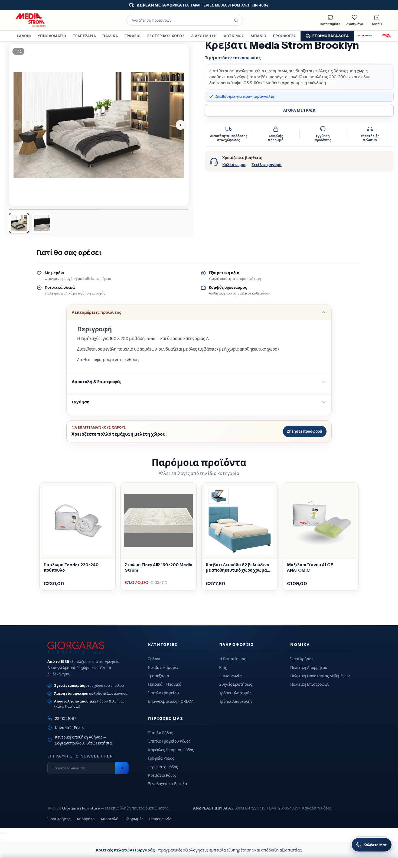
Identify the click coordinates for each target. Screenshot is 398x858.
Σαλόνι (24, 36)
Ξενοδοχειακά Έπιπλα (167, 783)
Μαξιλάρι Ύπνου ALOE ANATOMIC (310, 567)
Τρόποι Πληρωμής (235, 693)
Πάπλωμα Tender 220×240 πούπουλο (71, 567)
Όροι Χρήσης (302, 658)
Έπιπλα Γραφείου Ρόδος (169, 741)
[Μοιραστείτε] (4, 833)
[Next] (180, 125)
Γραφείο (133, 36)
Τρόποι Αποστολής (235, 701)
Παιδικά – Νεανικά (164, 684)
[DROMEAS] (365, 36)
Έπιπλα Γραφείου (163, 693)
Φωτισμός (233, 36)
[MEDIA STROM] (386, 36)
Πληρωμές (134, 819)
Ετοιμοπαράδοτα (330, 36)
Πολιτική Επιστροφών (310, 684)
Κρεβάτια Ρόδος (162, 775)
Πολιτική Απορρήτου (308, 667)
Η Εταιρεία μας (232, 658)
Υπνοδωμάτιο (52, 36)
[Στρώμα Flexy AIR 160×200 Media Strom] (159, 520)
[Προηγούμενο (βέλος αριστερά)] (0, 839)
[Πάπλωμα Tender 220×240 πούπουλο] (77, 520)
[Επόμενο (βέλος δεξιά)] (2, 839)
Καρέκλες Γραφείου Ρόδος (171, 749)
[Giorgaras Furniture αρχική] (88, 648)
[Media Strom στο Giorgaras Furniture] (31, 20)
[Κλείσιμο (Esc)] (6, 833)
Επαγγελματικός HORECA (171, 701)
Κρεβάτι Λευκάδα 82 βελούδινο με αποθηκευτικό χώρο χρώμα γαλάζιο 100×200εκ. (237, 567)
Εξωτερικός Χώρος (166, 36)
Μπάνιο (258, 36)
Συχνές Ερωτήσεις (235, 684)
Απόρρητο (85, 819)
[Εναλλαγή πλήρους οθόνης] (2, 833)
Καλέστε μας (234, 164)
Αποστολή (109, 819)
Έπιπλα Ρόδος (160, 732)
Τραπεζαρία (84, 36)
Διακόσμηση (204, 36)
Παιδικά (110, 36)
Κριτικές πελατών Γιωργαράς (125, 850)
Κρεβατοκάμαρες (163, 667)
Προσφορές (284, 36)
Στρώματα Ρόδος (163, 767)
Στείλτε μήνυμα (267, 164)
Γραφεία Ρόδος (161, 758)
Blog (223, 667)
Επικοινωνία (230, 676)
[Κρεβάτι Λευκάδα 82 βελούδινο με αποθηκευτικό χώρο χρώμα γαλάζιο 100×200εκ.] (240, 520)
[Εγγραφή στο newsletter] (122, 768)
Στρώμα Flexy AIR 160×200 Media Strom (158, 567)
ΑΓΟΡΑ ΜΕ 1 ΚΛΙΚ (299, 110)
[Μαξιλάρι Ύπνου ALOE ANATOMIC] (321, 520)
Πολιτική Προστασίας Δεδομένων (320, 676)
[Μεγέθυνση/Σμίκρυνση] (0, 833)
